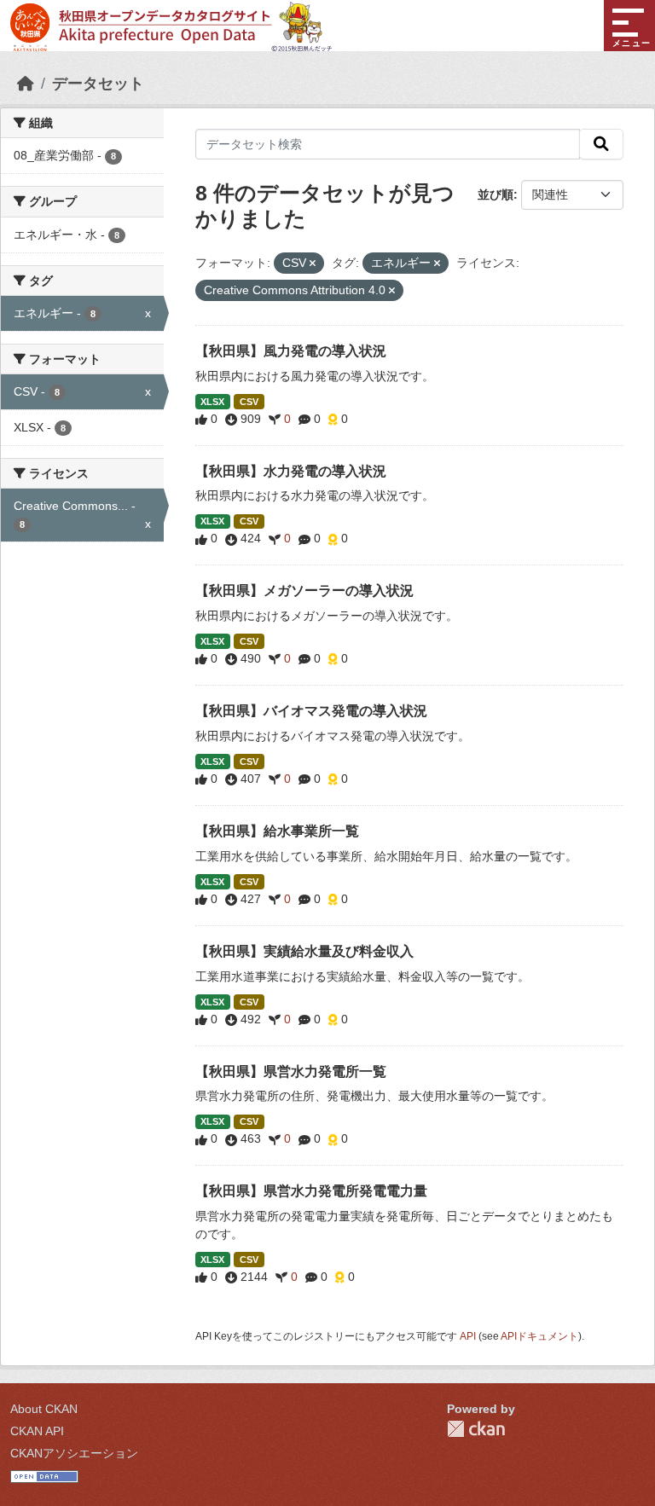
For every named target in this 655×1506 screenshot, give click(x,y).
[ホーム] (25, 83)
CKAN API (37, 1431)
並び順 (495, 194)
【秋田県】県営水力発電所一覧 (290, 1071)
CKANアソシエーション (74, 1453)
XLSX (212, 402)
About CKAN (44, 1409)
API (468, 1336)
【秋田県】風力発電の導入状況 (290, 351)
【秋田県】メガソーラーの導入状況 (304, 590)
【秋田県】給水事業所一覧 (277, 831)
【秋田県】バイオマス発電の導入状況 (311, 711)
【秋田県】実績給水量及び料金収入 (304, 951)
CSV (249, 402)
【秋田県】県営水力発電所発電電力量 (311, 1191)
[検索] (601, 144)
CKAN (476, 1429)
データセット (98, 83)
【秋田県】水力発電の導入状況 (290, 471)
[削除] (313, 263)
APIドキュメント (539, 1336)
